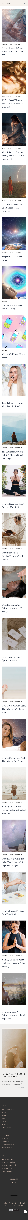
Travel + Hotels (6, 1127)
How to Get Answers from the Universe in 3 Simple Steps (14, 709)
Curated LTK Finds (7, 1168)
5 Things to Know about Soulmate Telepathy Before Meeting (13, 963)
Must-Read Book (7, 1171)
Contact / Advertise (8, 1144)
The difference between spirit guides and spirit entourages (12, 455)
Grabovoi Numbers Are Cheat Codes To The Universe (12, 207)
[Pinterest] (12, 1182)
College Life (5, 1124)
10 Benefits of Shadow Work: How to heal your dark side (13, 103)
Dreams (4, 301)
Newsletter (5, 1141)
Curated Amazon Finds (9, 1165)
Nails (3, 1118)
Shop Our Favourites (8, 1162)
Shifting (4, 1112)
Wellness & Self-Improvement (12, 44)
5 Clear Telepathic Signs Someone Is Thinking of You (12, 51)
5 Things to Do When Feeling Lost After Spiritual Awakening (14, 810)
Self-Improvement (8, 1109)
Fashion (4, 1121)
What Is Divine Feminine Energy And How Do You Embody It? (13, 155)
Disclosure (9, 1206)
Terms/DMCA (18, 1206)
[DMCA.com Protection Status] (14, 1210)
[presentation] (14, 25)
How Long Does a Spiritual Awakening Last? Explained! (13, 1015)
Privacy (21, 1203)
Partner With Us (7, 1147)
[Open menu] (24, 3)
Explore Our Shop (7, 1159)
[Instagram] (15, 1182)
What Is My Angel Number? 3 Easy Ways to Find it (13, 556)
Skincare (4, 1115)
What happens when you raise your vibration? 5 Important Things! (13, 862)
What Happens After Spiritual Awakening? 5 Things (12, 608)
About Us (5, 1138)
